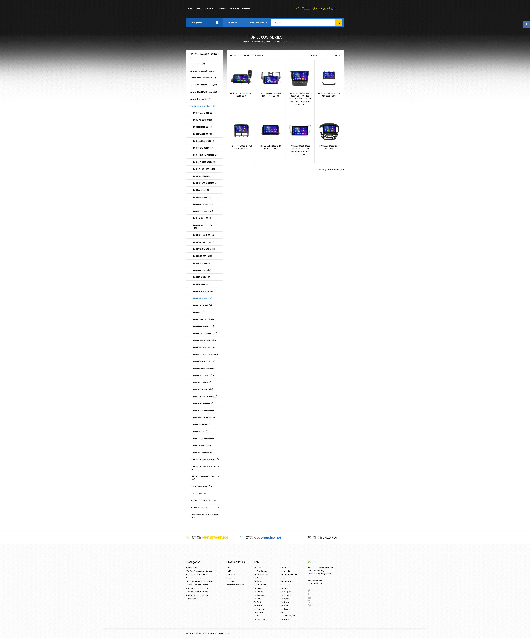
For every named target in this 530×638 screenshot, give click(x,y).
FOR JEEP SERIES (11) (202, 270)
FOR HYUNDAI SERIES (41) (204, 249)
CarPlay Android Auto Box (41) (204, 459)
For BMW (257, 581)
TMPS (229, 571)
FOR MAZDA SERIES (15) (203, 326)
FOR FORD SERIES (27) (203, 204)
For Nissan (285, 584)
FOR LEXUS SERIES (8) (202, 298)
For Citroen (258, 591)
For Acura (258, 578)
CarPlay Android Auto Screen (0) (203, 468)
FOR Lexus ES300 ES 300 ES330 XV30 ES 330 (270, 94)
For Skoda (285, 609)
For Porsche (286, 595)
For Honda (258, 605)
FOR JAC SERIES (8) (202, 263)
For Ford (257, 602)
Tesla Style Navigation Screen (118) (204, 516)
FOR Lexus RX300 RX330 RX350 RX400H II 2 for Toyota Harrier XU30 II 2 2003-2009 (300, 150)
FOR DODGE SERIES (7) (203, 176)
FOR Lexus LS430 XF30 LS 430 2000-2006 (241, 147)
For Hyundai (259, 609)
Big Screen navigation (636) (203, 106)
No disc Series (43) (199, 507)
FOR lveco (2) (199, 312)
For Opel (284, 588)
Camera (230, 578)
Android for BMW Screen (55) (203, 92)
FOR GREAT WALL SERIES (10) (203, 226)
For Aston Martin (261, 574)
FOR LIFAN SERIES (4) (202, 305)
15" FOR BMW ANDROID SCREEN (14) (204, 55)
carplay (230, 581)
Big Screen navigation (260, 41)
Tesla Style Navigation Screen (199, 581)
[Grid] (231, 55)
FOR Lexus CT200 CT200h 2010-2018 (241, 94)
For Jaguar (258, 612)
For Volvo (285, 619)
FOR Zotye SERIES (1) (202, 452)
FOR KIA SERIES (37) (202, 277)
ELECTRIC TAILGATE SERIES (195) (202, 478)
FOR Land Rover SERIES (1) (204, 291)
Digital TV (231, 574)
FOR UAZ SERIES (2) (201, 424)
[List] (235, 55)
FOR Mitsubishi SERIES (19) (205, 340)
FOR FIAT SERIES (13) (202, 197)
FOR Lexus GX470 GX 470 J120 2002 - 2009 (329, 94)
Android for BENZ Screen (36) (203, 85)
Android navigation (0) (200, 99)
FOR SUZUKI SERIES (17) (203, 410)
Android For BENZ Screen (197, 588)
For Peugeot (286, 591)
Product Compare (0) (253, 55)
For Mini (284, 578)
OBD (229, 567)
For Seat (284, 605)
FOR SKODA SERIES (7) (203, 389)
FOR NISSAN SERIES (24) (204, 347)
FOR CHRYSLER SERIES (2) (204, 162)
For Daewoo (259, 595)
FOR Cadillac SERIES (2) (204, 141)
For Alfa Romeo (260, 571)
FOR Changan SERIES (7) (204, 113)
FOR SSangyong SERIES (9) (205, 396)
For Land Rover (260, 619)
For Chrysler (259, 588)
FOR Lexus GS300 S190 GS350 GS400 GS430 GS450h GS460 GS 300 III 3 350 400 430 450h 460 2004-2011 (300, 99)
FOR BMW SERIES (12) (202, 134)
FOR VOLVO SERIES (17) (203, 438)
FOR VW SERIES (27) (202, 445)
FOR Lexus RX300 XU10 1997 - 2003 (329, 147)
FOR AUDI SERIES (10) (202, 120)
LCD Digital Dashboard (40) (203, 500)
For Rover (285, 602)
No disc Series (192, 567)
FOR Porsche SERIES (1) (203, 368)
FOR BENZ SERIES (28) (202, 127)
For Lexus (285, 567)
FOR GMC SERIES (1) (202, 218)
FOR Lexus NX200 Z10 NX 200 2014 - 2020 (270, 147)
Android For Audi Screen (197, 591)
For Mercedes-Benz (289, 574)
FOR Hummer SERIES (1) (203, 242)
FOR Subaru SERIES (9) (203, 403)
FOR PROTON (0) (198, 493)
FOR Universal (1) (200, 431)
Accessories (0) (197, 64)
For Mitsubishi (286, 581)
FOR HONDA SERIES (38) (203, 235)
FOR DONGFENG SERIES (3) (205, 183)
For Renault (286, 598)
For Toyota (285, 612)
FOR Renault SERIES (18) (203, 375)
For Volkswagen (288, 616)
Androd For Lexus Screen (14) (203, 71)
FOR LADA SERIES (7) (202, 284)
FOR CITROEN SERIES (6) (204, 169)
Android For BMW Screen (197, 584)
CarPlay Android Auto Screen (199, 571)
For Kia (257, 616)
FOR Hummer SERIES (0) (201, 486)
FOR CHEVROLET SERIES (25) (205, 155)
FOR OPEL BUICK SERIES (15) (205, 354)
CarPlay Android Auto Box (197, 574)
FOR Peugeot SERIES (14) (204, 361)
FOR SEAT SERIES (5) (202, 382)
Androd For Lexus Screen (197, 595)
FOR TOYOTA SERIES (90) (204, 417)
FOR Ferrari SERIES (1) (202, 190)
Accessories (192, 598)
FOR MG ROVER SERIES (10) (205, 333)
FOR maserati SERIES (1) (204, 319)
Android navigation (235, 584)
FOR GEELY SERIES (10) (203, 211)
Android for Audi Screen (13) (203, 78)
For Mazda (285, 571)
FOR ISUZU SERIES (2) (202, 256)
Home (246, 41)
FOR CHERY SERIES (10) (203, 148)
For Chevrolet (260, 584)
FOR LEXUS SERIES (279, 41)
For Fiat (257, 598)
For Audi (257, 567)
